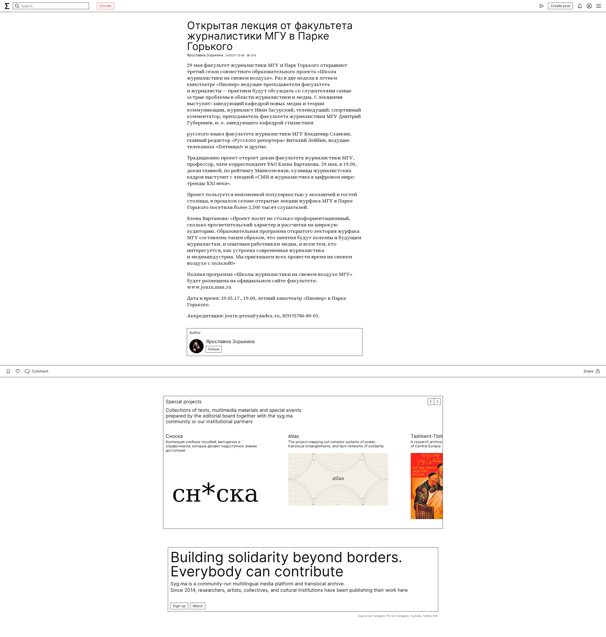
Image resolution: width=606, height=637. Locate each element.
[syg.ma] (7, 6)
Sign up (179, 606)
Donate (105, 6)
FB (388, 616)
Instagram (402, 616)
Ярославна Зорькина (205, 55)
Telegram (379, 616)
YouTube (415, 616)
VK (393, 616)
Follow (213, 349)
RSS (435, 616)
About (198, 606)
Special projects (183, 401)
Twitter (427, 616)
